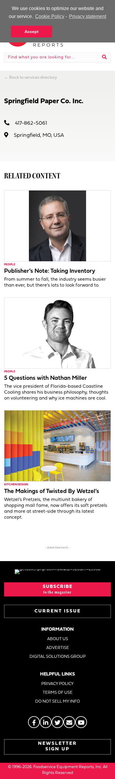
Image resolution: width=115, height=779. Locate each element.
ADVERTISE (57, 648)
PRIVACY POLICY (57, 684)
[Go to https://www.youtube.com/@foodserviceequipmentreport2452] (81, 722)
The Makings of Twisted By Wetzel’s (51, 491)
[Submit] (104, 57)
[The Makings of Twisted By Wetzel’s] (57, 446)
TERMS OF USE (58, 693)
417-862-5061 (31, 123)
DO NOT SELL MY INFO (57, 701)
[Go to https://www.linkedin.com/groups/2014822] (46, 722)
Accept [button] (31, 31)
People (9, 264)
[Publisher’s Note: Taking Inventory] (57, 225)
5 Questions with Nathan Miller (45, 378)
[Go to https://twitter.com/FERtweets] (57, 722)
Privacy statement (87, 16)
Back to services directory (33, 77)
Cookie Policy (49, 16)
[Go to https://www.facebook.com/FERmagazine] (34, 722)
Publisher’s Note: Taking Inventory (49, 271)
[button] (57, 589)
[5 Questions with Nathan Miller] (57, 333)
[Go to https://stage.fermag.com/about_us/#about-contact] (69, 722)
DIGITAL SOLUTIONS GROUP (57, 657)
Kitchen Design (16, 484)
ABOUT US (57, 639)
